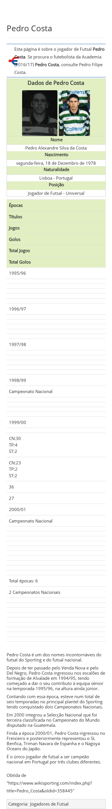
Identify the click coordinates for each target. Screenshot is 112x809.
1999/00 (17, 422)
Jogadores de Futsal (49, 804)
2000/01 (17, 509)
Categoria (17, 804)
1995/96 (17, 273)
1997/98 (17, 344)
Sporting (33, 660)
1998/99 (17, 380)
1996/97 (17, 309)
